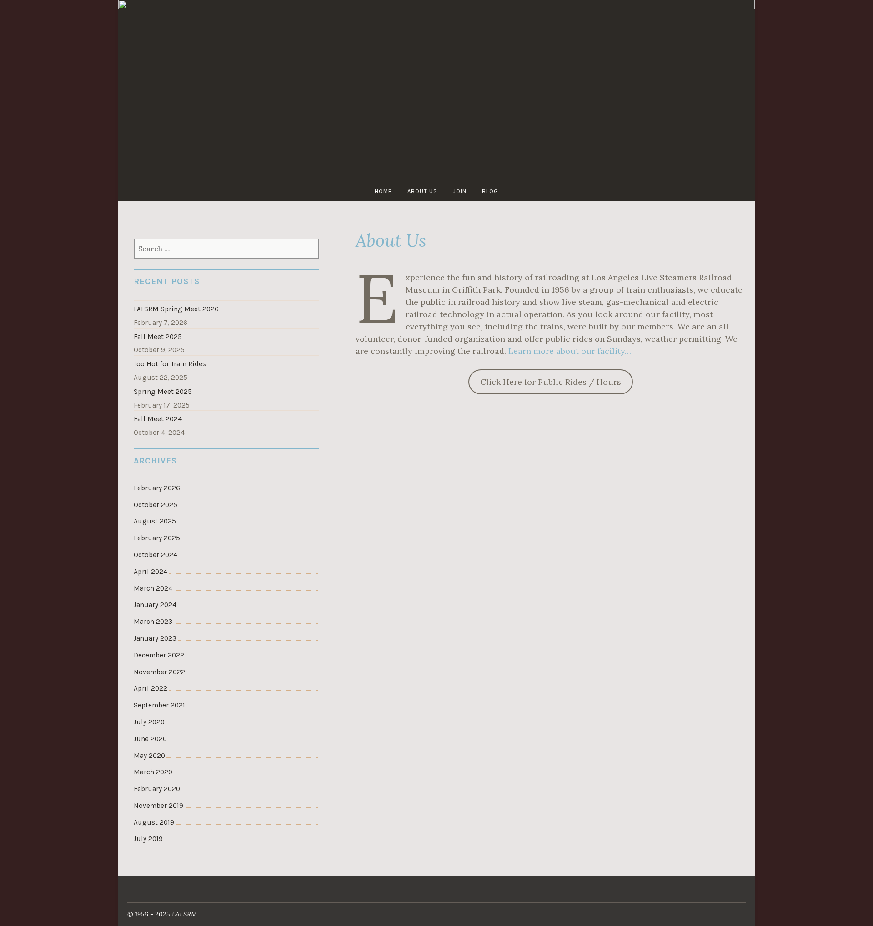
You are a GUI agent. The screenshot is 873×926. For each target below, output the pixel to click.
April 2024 (150, 572)
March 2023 (153, 621)
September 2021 (159, 705)
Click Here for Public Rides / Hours (550, 382)
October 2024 (155, 555)
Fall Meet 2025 (158, 337)
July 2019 (148, 839)
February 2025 (157, 538)
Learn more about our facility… (569, 351)
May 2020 (149, 756)
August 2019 (154, 822)
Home (383, 191)
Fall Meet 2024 (158, 419)
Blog (490, 191)
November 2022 (159, 672)
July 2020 (149, 722)
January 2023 (155, 638)
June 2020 (150, 739)
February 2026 (157, 488)
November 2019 (158, 806)
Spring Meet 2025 (163, 392)
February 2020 (157, 789)
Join (460, 191)
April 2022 (150, 688)
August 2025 (155, 521)
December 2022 (159, 655)
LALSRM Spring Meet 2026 (176, 309)
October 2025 (155, 505)
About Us (422, 191)
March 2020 (153, 772)
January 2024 (155, 605)
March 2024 (153, 588)
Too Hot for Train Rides (170, 364)
